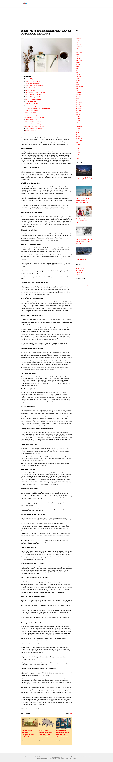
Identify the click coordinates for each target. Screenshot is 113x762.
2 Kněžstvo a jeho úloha (31, 103)
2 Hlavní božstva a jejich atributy (34, 94)
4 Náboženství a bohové (31, 88)
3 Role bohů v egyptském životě (33, 97)
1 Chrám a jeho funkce (31, 101)
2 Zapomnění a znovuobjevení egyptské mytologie (38, 133)
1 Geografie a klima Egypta (32, 81)
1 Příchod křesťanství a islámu (33, 130)
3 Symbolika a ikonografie (32, 115)
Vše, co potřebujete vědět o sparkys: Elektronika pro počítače (84, 241)
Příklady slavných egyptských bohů (34, 117)
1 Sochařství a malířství (31, 110)
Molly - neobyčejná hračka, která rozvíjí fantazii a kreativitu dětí (84, 180)
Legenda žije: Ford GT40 (83, 259)
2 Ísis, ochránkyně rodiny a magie (34, 121)
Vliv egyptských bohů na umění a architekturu (37, 108)
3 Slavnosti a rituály (30, 106)
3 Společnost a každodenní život (34, 85)
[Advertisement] (56, 16)
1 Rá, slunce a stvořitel (31, 119)
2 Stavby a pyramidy (30, 112)
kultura (71, 713)
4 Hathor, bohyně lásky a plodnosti (34, 126)
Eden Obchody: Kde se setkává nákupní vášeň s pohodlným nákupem (83, 200)
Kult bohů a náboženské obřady (33, 99)
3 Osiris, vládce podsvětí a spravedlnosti (36, 124)
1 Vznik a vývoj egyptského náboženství (36, 92)
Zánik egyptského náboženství (33, 128)
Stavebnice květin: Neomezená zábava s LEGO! (82, 220)
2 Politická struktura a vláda (32, 83)
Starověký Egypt (29, 79)
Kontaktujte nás (35, 708)
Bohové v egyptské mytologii (33, 90)
